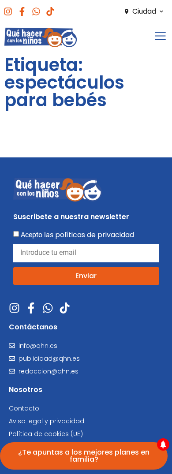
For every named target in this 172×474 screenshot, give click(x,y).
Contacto (24, 408)
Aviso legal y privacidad (46, 421)
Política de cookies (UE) (46, 433)
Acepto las (77, 235)
